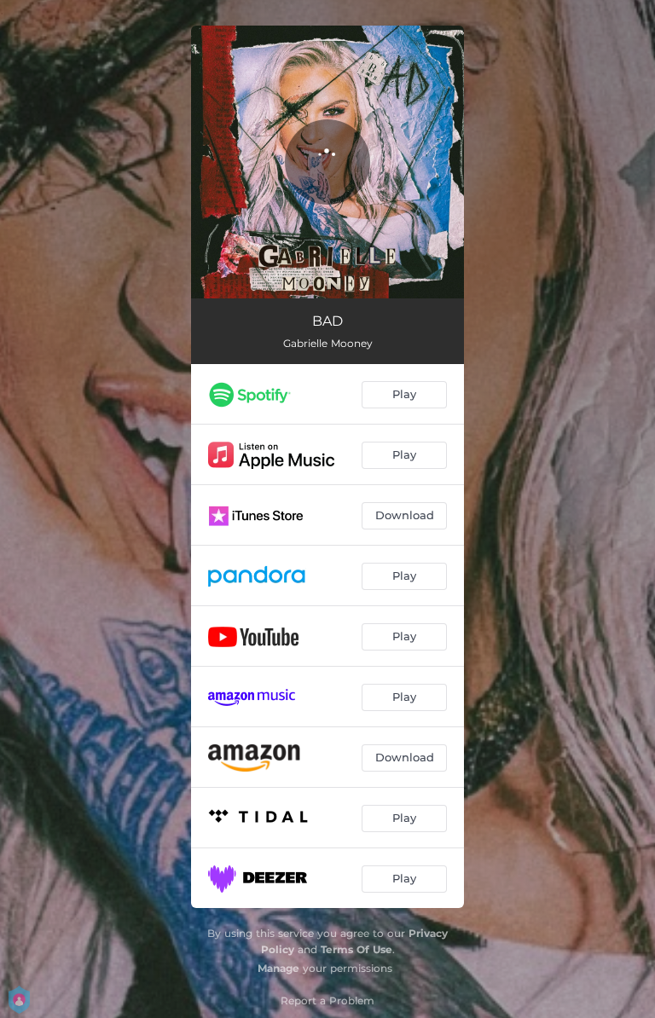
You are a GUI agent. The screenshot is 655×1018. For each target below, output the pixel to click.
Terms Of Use (356, 949)
